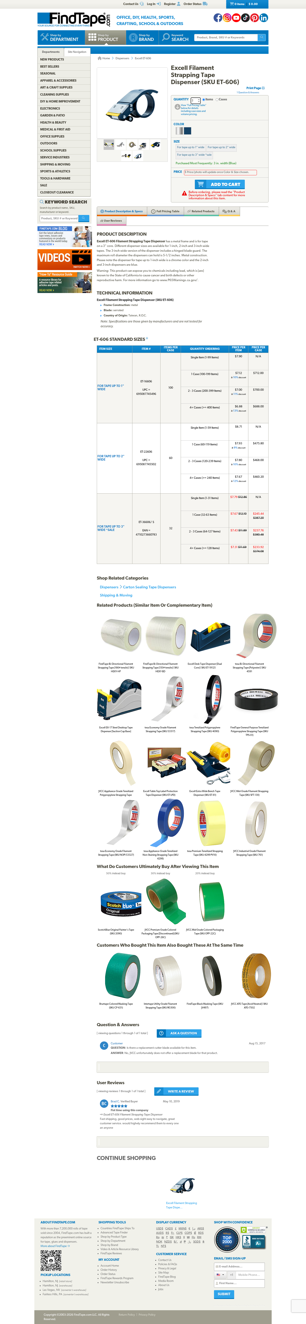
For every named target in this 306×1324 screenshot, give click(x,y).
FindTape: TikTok (245, 17)
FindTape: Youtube (236, 17)
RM (199, 1237)
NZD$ (168, 1241)
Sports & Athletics (55, 171)
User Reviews (112, 220)
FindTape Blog (167, 1277)
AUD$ (160, 1233)
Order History (109, 1270)
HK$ (178, 1237)
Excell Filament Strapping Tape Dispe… (181, 1205)
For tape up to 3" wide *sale (194, 155)
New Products (52, 59)
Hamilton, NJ (50, 1281)
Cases (223, 99)
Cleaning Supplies (54, 94)
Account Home (110, 1265)
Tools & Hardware (55, 178)
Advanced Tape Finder (114, 1232)
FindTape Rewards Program (117, 1278)
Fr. (172, 1233)
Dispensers (122, 58)
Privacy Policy (147, 1314)
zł (181, 1241)
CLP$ (179, 1233)
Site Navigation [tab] (77, 52)
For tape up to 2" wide (221, 147)
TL (157, 1246)
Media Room (166, 1281)
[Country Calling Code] (220, 1275)
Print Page (254, 88)
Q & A (231, 211)
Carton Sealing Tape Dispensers (149, 587)
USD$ (159, 1228)
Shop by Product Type (114, 1236)
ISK (172, 1237)
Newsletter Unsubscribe (115, 1282)
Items (209, 99)
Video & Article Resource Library (120, 1249)
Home (106, 58)
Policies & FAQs (167, 1264)
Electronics (50, 108)
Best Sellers (49, 66)
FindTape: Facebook (218, 17)
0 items (246, 4)
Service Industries (55, 157)
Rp (157, 1237)
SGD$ (196, 1241)
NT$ (163, 1246)
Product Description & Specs (123, 211)
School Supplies (53, 150)
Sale (43, 185)
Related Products (202, 211)
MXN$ (183, 1228)
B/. (176, 1241)
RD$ (201, 1233)
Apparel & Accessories (58, 80)
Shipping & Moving (116, 595)
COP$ (188, 1233)
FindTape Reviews (111, 1253)
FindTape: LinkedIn (263, 17)
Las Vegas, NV (51, 1290)
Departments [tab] (51, 52)
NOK (159, 1241)
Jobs (160, 1289)
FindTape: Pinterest (254, 17)
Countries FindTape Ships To (117, 1228)
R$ (167, 1233)
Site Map (163, 1272)
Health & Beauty (53, 122)
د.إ (193, 1228)
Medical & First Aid (55, 129)
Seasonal (48, 73)
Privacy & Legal (167, 1268)
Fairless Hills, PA (52, 1294)
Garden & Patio (52, 115)
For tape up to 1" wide (190, 147)
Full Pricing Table (167, 211)
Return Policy (127, 1314)
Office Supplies (52, 136)
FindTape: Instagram (227, 17)
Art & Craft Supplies (56, 87)
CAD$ (169, 1228)
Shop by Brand (109, 1245)
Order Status (108, 1274)
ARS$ (200, 1228)
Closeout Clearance (57, 192)
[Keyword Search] (83, 218)
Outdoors (48, 143)
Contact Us (165, 1260)
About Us (163, 1285)
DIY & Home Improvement (60, 101)
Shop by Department (113, 1241)
